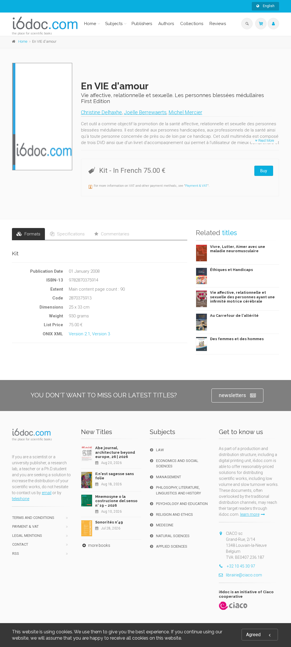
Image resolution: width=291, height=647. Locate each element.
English (268, 6)
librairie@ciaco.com (244, 575)
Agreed (253, 634)
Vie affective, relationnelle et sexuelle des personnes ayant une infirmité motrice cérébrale (242, 296)
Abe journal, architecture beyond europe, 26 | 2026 (115, 452)
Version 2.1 (79, 333)
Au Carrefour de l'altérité (234, 315)
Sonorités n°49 (109, 522)
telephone (20, 498)
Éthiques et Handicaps (231, 270)
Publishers (142, 23)
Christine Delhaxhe (101, 112)
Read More (265, 141)
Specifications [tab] (70, 234)
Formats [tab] (31, 234)
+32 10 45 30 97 (240, 566)
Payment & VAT (196, 186)
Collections (191, 23)
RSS (15, 553)
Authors (166, 23)
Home (90, 23)
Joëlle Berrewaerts (145, 112)
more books (98, 545)
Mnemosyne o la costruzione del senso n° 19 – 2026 (116, 501)
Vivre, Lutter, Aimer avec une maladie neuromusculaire (237, 249)
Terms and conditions (33, 517)
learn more (249, 514)
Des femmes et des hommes (237, 339)
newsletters (232, 395)
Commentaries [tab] (114, 234)
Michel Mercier (185, 112)
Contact (20, 544)
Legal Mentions (27, 535)
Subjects (113, 23)
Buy (263, 171)
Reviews (217, 23)
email (46, 492)
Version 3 (101, 333)
